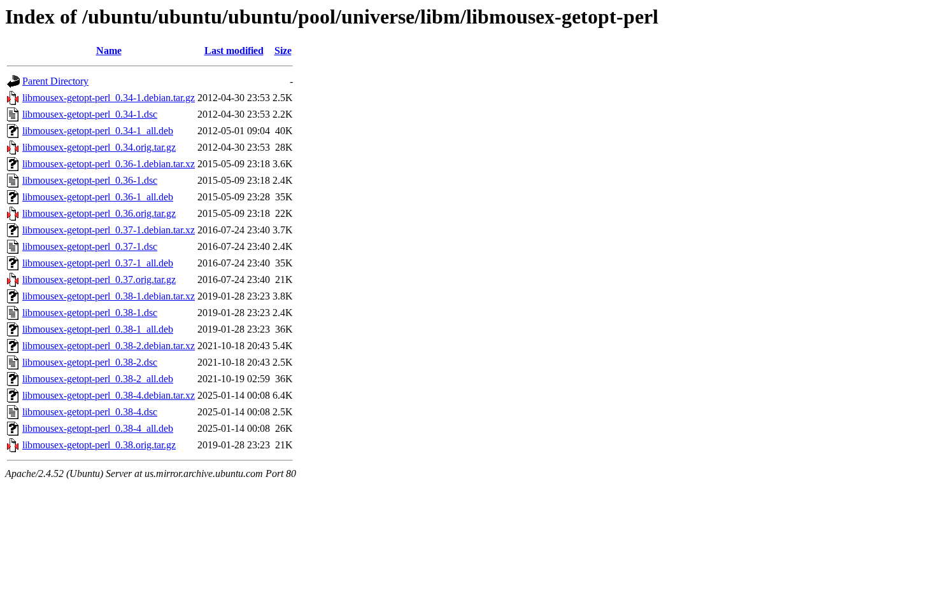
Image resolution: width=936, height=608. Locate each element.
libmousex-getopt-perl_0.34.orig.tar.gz (99, 147)
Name (109, 50)
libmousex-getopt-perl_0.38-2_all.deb (97, 378)
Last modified (234, 50)
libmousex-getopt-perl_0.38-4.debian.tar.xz (108, 395)
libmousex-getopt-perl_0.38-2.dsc (89, 362)
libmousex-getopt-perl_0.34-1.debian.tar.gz (108, 97)
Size (283, 50)
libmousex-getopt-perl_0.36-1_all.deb (97, 196)
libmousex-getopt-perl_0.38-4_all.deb (97, 428)
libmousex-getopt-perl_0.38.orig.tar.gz (99, 444)
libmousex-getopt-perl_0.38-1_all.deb (97, 329)
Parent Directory (55, 81)
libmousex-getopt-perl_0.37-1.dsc (89, 246)
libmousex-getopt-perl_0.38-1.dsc (89, 312)
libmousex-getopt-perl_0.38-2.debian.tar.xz (108, 345)
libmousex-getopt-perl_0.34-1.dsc (89, 114)
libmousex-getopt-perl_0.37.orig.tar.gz (99, 279)
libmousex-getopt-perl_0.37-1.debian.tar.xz (108, 230)
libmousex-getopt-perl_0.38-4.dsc (89, 411)
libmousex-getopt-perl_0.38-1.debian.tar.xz (108, 296)
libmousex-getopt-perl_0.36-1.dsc (89, 180)
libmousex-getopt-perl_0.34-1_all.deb (97, 130)
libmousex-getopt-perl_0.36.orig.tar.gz (99, 213)
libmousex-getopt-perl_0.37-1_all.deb (97, 263)
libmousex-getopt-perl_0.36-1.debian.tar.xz (108, 163)
